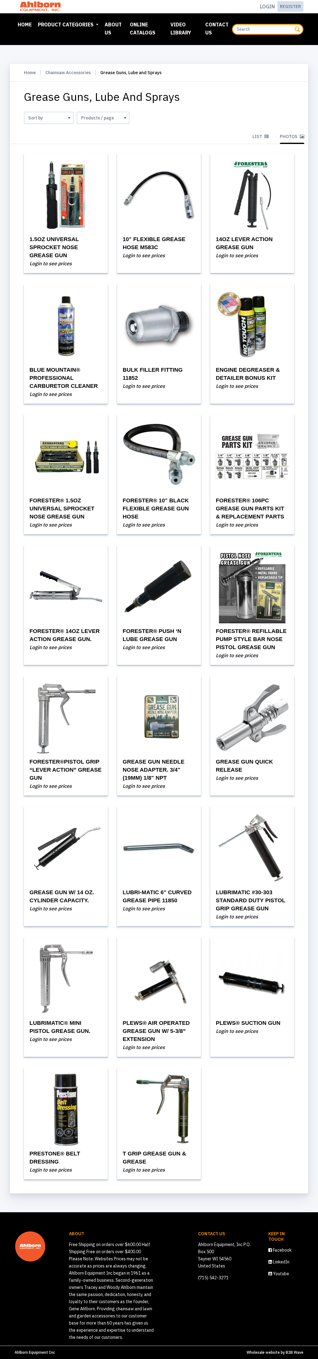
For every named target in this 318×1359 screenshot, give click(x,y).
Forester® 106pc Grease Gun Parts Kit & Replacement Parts (250, 508)
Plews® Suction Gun (248, 1023)
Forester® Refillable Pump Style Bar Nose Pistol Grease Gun (251, 639)
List (257, 136)
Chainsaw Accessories (68, 72)
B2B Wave (294, 1352)
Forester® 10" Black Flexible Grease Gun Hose (156, 508)
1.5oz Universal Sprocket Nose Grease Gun (54, 247)
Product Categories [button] (66, 24)
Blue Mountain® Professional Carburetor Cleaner (64, 378)
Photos (289, 136)
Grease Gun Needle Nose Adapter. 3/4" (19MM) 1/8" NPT (153, 770)
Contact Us (217, 28)
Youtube (280, 1273)
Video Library (180, 28)
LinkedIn (280, 1262)
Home (26, 24)
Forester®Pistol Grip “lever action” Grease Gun (66, 770)
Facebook (282, 1250)
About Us (113, 28)
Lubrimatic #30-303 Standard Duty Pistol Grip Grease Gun (250, 900)
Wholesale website (263, 1352)
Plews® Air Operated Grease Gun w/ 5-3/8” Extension (156, 1031)
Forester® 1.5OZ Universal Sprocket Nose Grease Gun (62, 508)
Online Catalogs (142, 28)
